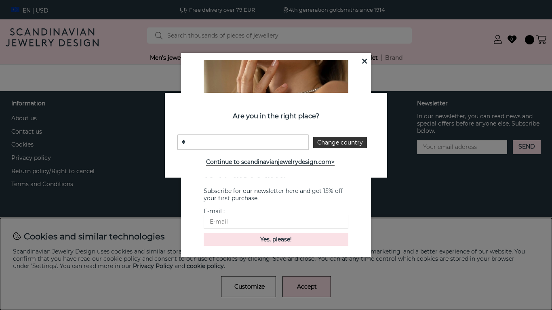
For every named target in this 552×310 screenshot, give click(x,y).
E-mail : (214, 211)
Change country (340, 142)
